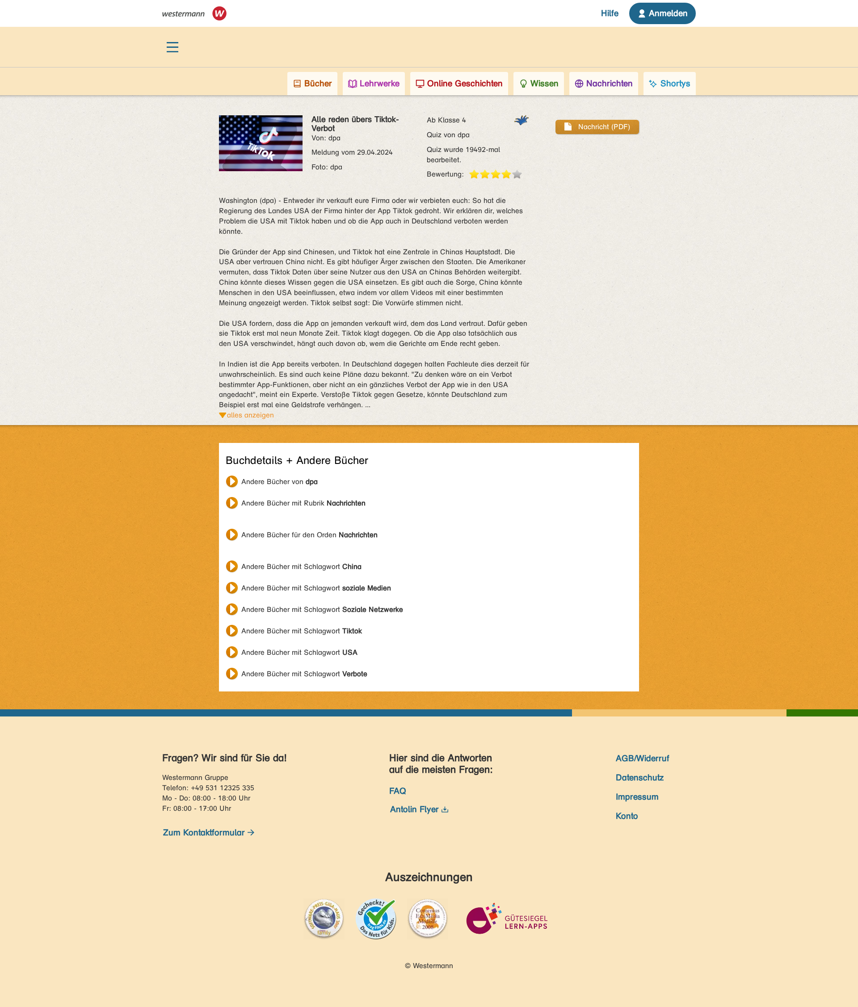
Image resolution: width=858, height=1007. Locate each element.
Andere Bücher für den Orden (309, 535)
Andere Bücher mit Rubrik (303, 503)
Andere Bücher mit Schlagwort (301, 566)
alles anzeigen (250, 415)
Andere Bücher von (279, 481)
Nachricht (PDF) (603, 126)
